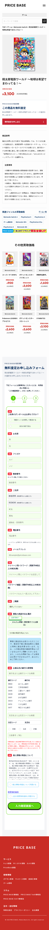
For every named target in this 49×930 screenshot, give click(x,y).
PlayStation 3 (9, 227)
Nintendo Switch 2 (11, 217)
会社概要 (35, 910)
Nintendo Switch (20, 27)
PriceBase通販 (9, 867)
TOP (4, 27)
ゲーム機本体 (8, 222)
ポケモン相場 (8, 879)
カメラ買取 (31, 863)
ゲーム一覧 (43, 212)
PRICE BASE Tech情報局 (31, 894)
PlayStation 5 (26, 217)
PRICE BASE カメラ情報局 (13, 899)
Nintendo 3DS (21, 222)
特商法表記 (7, 910)
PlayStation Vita (36, 222)
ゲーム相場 (7, 883)
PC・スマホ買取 (19, 863)
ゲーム (24, 15)
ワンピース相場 (21, 879)
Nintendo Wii (22, 227)
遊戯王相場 (32, 879)
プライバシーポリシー (22, 910)
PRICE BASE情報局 (11, 894)
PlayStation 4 (40, 217)
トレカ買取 (7, 863)
